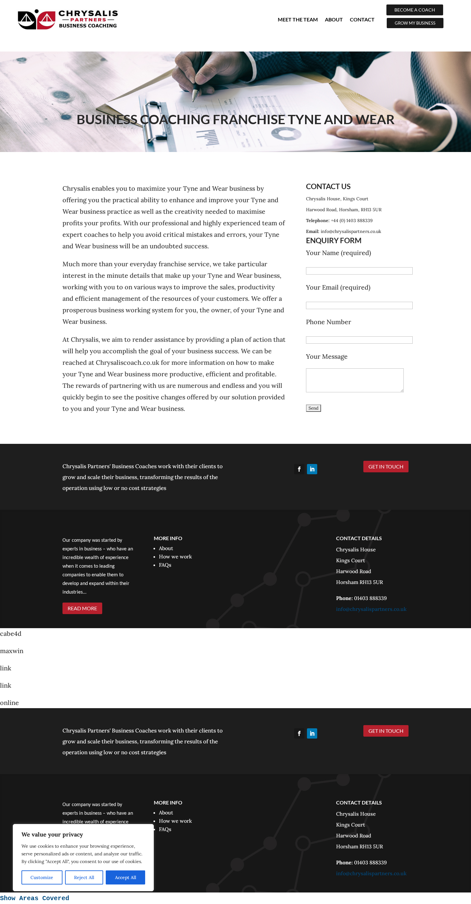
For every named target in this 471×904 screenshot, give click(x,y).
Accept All (125, 877)
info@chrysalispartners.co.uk (371, 609)
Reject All (84, 877)
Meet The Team (298, 19)
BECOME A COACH (414, 9)
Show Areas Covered (34, 898)
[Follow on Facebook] (299, 469)
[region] (83, 857)
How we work (175, 556)
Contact (362, 19)
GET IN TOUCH (385, 466)
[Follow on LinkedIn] (312, 469)
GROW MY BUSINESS (415, 23)
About (334, 19)
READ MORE (82, 608)
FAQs (165, 565)
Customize (41, 877)
